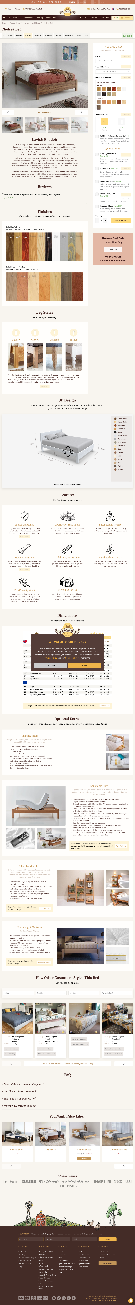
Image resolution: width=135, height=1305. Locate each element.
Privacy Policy (51, 658)
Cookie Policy (71, 658)
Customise (51, 665)
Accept (84, 665)
